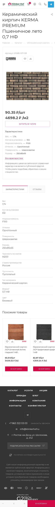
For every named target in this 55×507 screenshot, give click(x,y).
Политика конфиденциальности (30, 455)
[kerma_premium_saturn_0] (27, 86)
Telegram (51, 4)
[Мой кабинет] (34, 4)
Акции (43, 390)
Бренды (21, 395)
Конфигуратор (37, 406)
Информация (17, 400)
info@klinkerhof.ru (29, 429)
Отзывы (37, 189)
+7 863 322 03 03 (18, 423)
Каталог (13, 390)
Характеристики (15, 189)
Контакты (15, 406)
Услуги (28, 390)
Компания (39, 400)
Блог (35, 395)
